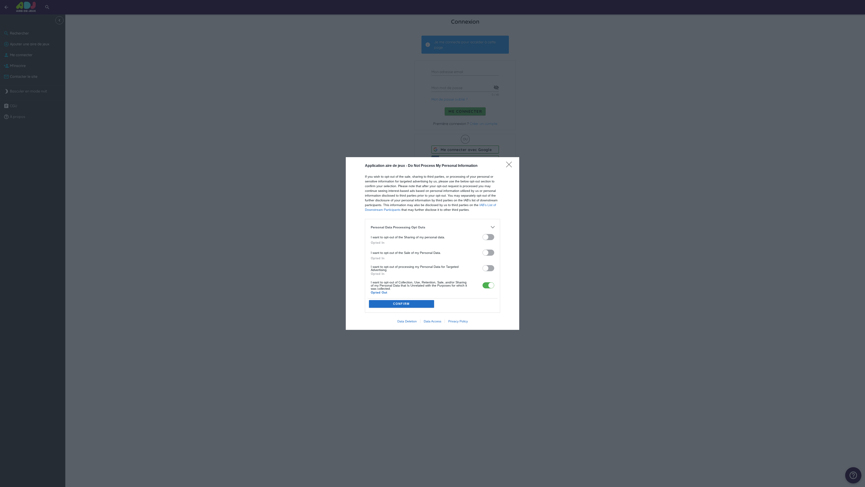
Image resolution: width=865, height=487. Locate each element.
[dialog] (432, 243)
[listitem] (432, 227)
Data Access (432, 321)
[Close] (510, 166)
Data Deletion (407, 321)
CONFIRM (401, 304)
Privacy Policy (458, 321)
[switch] (488, 237)
